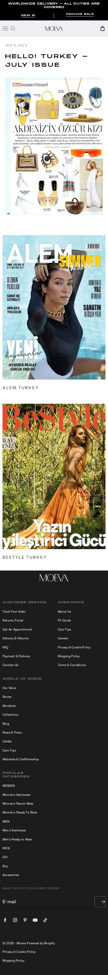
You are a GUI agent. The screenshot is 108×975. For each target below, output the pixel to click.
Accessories (11, 875)
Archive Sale (80, 14)
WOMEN (9, 786)
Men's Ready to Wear (17, 839)
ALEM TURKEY (21, 387)
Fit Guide (64, 620)
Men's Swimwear (14, 830)
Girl (5, 857)
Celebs (7, 741)
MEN (6, 821)
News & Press (12, 732)
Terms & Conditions (72, 665)
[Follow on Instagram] (15, 920)
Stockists (9, 706)
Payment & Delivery (16, 656)
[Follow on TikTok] (45, 920)
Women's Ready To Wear (20, 812)
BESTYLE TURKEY (25, 557)
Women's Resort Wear (18, 803)
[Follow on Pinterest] (25, 920)
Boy (5, 866)
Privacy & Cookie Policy (74, 647)
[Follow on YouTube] (35, 920)
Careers (63, 638)
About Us (64, 611)
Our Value (9, 688)
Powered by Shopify (41, 943)
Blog (6, 724)
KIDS (6, 848)
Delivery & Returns (16, 638)
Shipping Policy (69, 656)
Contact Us (10, 665)
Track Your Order (14, 611)
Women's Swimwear (17, 795)
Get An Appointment (17, 629)
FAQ (6, 647)
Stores (7, 697)
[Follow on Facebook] (5, 920)
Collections (11, 714)
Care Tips (64, 629)
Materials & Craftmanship (21, 759)
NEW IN (28, 15)
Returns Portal (13, 620)
